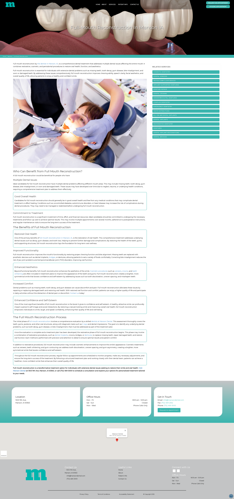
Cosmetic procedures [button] (99, 271)
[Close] (125, 430)
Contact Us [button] (134, 4)
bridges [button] (52, 257)
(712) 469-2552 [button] (167, 403)
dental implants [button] (61, 335)
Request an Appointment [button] (218, 3)
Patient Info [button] (123, 4)
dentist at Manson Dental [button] (101, 321)
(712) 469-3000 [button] (170, 406)
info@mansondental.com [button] (173, 400)
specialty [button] (9, 56)
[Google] (174, 470)
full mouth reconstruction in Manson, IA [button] (56, 238)
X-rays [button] (84, 324)
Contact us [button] (74, 293)
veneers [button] (118, 271)
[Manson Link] (10, 4)
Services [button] (112, 4)
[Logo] (36, 475)
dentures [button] (88, 335)
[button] (185, 72)
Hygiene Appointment (218, 6)
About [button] (104, 4)
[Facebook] (178, 470)
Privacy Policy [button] (84, 494)
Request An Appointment (169, 410)
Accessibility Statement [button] (126, 494)
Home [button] (98, 4)
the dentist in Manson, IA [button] (47, 64)
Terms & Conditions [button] (104, 494)
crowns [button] (125, 271)
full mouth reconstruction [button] (39, 321)
